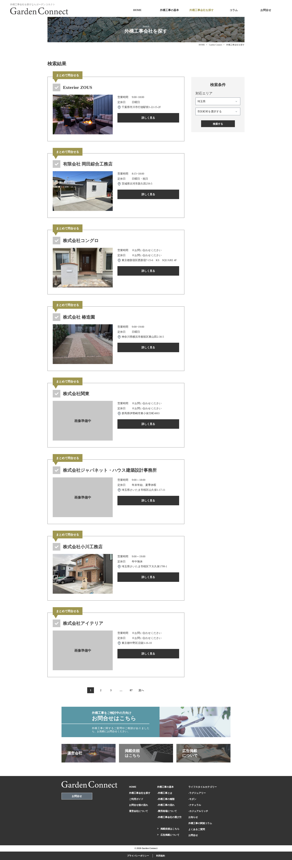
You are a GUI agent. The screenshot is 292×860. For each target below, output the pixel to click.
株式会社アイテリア (83, 623)
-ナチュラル (194, 805)
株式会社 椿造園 (79, 317)
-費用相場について (167, 811)
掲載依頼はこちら (170, 828)
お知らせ (193, 817)
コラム (234, 10)
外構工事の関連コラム (200, 823)
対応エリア (204, 93)
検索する (218, 123)
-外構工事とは (164, 793)
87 (131, 690)
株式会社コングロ (81, 240)
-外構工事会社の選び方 (169, 817)
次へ (141, 690)
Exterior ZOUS (77, 87)
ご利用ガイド (136, 799)
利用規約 (160, 855)
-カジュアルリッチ (198, 811)
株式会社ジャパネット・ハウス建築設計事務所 (110, 470)
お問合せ (265, 10)
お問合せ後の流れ (138, 805)
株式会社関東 (76, 393)
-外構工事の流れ (166, 805)
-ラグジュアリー (197, 793)
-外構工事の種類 (166, 799)
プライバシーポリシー (138, 855)
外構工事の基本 (169, 10)
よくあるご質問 (196, 829)
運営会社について (138, 811)
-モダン (192, 799)
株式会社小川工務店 (83, 546)
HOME (137, 10)
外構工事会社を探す (201, 10)
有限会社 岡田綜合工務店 (88, 164)
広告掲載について (170, 834)
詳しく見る (148, 117)
